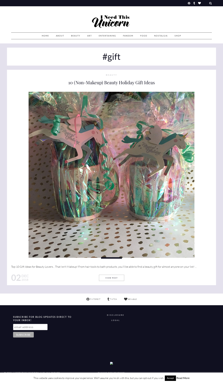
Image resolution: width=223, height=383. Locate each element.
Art (89, 36)
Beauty (75, 36)
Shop (178, 36)
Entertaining (107, 36)
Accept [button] (170, 378)
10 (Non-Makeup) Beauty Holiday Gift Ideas (111, 82)
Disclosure (115, 315)
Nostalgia (161, 36)
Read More (183, 378)
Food (143, 36)
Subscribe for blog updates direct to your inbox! (42, 319)
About (60, 36)
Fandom (128, 36)
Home (45, 36)
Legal (115, 320)
